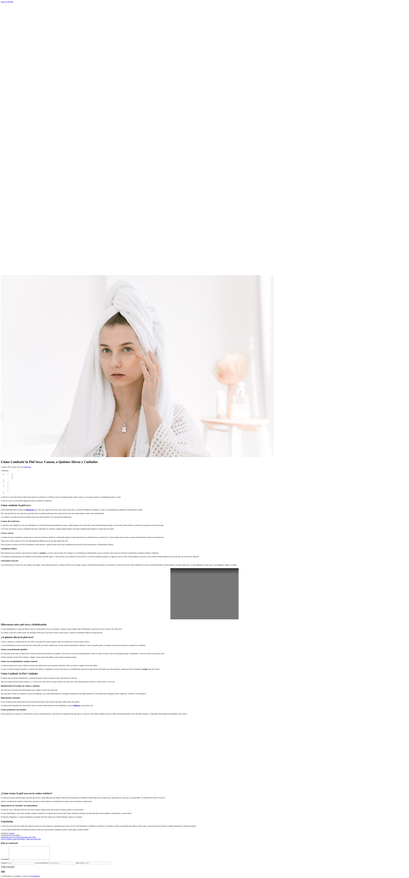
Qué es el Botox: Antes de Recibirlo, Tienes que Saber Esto (21, 839)
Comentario (5, 859)
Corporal (11, 833)
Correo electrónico (41, 863)
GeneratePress (35, 876)
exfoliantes (76, 705)
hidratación (30, 510)
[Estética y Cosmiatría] (204, 274)
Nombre (3, 863)
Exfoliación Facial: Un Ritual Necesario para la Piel (18, 837)
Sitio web (79, 863)
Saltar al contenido (7, 2)
